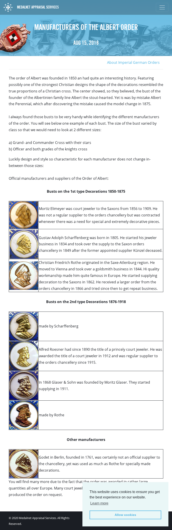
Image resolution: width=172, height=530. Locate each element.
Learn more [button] (99, 503)
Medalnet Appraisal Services (37, 7)
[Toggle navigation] (162, 7)
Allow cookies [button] (125, 515)
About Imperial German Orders (133, 62)
